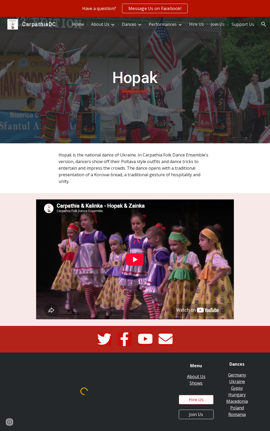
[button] (263, 24)
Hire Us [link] (196, 24)
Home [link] (78, 24)
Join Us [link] (218, 24)
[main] (134, 80)
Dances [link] (129, 24)
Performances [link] (163, 24)
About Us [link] (100, 24)
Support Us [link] (243, 24)
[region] (135, 8)
